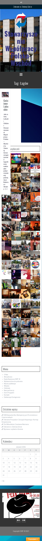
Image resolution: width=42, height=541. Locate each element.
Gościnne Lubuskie (5, 104)
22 (31, 467)
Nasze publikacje (10, 384)
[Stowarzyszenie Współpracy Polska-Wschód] (21, 21)
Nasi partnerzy (9, 390)
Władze (6, 386)
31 (3, 475)
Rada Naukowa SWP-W (12, 379)
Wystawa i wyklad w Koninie (13, 429)
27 (20, 471)
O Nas (6, 375)
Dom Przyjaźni (9, 393)
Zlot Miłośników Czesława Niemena (16, 424)
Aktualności (8, 377)
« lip (3, 481)
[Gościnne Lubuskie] (5, 94)
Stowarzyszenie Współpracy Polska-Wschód (21, 48)
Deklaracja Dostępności (12, 397)
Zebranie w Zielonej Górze (22, 6)
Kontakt (6, 395)
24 (3, 471)
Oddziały (7, 388)
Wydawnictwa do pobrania (13, 381)
